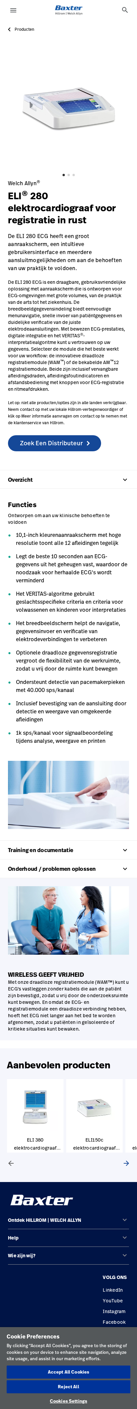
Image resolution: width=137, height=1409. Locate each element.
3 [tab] (73, 175)
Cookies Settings (68, 1401)
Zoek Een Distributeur (51, 443)
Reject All (68, 1387)
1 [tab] (64, 175)
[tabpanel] (68, 107)
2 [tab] (69, 175)
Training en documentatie (68, 850)
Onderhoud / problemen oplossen (68, 869)
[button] (68, 1223)
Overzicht (68, 480)
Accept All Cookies (68, 1372)
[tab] (125, 10)
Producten (24, 29)
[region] (68, 1368)
